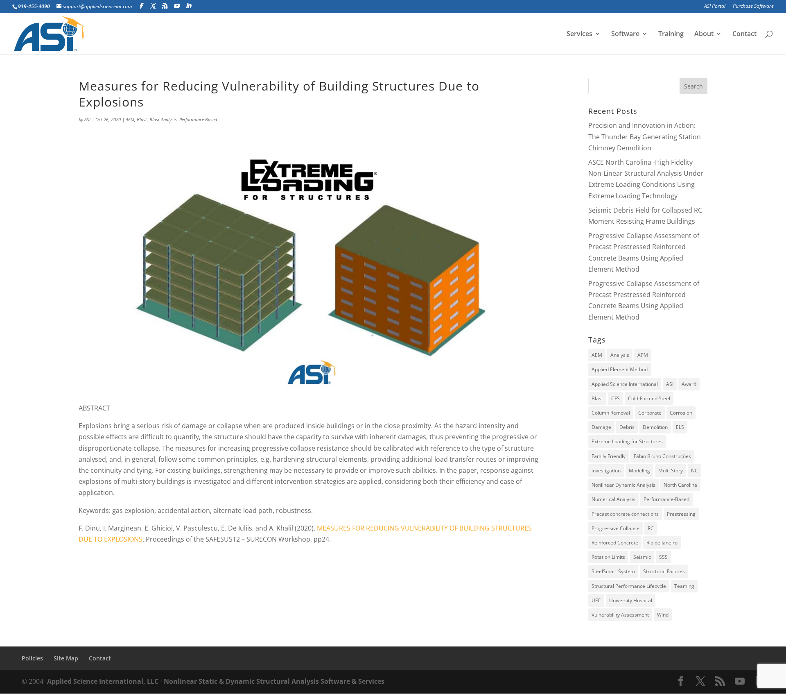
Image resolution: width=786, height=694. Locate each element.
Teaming (684, 586)
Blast (142, 119)
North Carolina (680, 484)
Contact (744, 34)
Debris (627, 427)
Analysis (619, 355)
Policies (32, 658)
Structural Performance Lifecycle (629, 586)
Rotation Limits (608, 556)
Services (579, 34)
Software (625, 34)
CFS (615, 398)
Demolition (655, 427)
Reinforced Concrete (615, 542)
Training (671, 34)
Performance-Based (198, 119)
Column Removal (611, 412)
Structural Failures (664, 571)
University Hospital (630, 600)
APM (642, 355)
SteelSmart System (613, 571)
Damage (601, 427)
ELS (680, 427)
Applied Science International (625, 384)
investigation (606, 470)
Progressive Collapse (615, 528)
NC (694, 470)
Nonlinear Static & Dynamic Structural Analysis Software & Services (274, 681)
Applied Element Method (620, 369)
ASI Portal (714, 6)
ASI (87, 119)
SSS (663, 556)
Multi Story (670, 470)
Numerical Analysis (613, 499)
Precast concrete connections (625, 513)
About (704, 34)
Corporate (650, 412)
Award (689, 384)
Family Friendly (609, 456)
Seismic (642, 556)
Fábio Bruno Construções (662, 456)
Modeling (639, 470)
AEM (130, 119)
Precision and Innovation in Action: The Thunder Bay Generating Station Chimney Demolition (644, 136)
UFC (596, 600)
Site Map (66, 658)
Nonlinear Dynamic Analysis (623, 484)
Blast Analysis (163, 119)
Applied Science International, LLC (102, 681)
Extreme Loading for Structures (627, 441)
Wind (663, 614)
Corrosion (681, 412)
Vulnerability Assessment (620, 614)
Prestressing (681, 513)
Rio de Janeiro (662, 542)
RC (651, 528)
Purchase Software (753, 6)
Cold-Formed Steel (649, 398)
